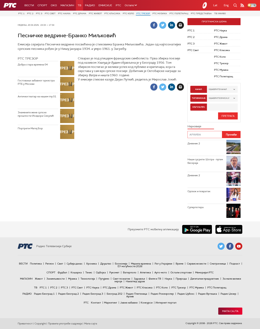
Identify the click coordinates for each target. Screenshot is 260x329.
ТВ (79, 5)
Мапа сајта (230, 311)
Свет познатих (121, 278)
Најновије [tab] (194, 126)
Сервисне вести (196, 263)
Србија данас (75, 263)
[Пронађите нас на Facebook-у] (229, 246)
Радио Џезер (228, 293)
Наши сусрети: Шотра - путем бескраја (205, 161)
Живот (39, 278)
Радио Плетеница (136, 293)
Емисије (105, 5)
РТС (118, 5)
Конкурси (146, 302)
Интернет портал (165, 302)
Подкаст (234, 263)
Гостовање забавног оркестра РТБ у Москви (36, 82)
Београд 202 (114, 293)
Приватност (25, 323)
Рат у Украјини (163, 263)
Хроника (91, 263)
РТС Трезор (143, 13)
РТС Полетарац (178, 13)
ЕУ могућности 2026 (130, 266)
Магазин (67, 5)
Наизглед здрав (135, 281)
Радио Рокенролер (162, 293)
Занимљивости (55, 278)
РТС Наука (64, 13)
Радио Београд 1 (44, 293)
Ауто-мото (160, 272)
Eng (226, 5)
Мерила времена (141, 263)
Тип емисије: (199, 98)
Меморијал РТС (204, 272)
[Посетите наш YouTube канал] (238, 246)
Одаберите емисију (219, 98)
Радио (90, 5)
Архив (130, 296)
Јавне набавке (129, 302)
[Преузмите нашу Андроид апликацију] (197, 229)
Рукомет (114, 272)
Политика (36, 263)
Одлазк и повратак (198, 191)
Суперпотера (195, 207)
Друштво (105, 263)
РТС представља (201, 13)
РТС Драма (79, 13)
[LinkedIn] (171, 25)
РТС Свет (50, 13)
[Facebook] (153, 25)
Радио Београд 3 (92, 293)
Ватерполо (129, 272)
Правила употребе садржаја (65, 323)
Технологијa (87, 278)
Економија (121, 263)
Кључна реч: (198, 107)
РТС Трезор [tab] (28, 58)
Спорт (42, 5)
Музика (72, 278)
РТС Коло (128, 13)
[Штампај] (180, 25)
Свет (60, 263)
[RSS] (242, 5)
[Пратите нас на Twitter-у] (221, 246)
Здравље (139, 278)
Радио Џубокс (186, 293)
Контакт (96, 302)
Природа (181, 278)
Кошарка (76, 272)
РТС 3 (39, 13)
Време (179, 263)
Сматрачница (218, 263)
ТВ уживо (220, 13)
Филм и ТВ (155, 278)
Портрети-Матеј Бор (30, 128)
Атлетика (145, 272)
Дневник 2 (193, 143)
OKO (54, 5)
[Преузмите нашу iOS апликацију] (228, 229)
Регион (49, 263)
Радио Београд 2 (68, 293)
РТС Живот (95, 13)
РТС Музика (159, 13)
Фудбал (62, 272)
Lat (215, 5)
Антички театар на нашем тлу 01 (37, 96)
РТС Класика (112, 13)
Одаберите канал (218, 89)
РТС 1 (21, 13)
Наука (168, 278)
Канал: (198, 89)
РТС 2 (30, 13)
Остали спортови (181, 272)
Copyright (40, 323)
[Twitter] (162, 25)
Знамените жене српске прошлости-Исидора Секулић (36, 114)
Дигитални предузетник (204, 278)
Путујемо (104, 278)
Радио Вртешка (207, 293)
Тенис (88, 272)
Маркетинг (110, 302)
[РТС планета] (205, 5)
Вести (29, 5)
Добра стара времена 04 (33, 64)
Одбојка (101, 272)
